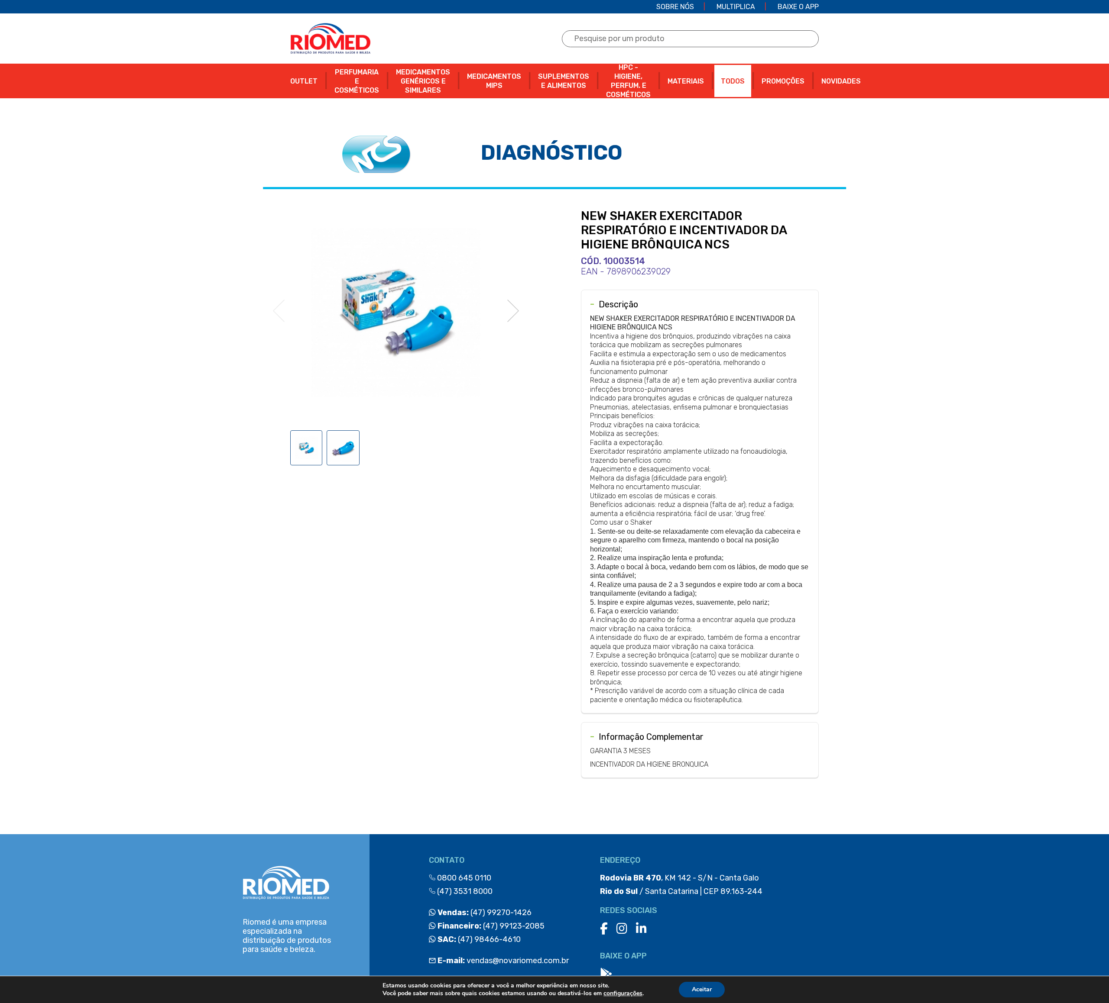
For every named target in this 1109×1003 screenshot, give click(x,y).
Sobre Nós (675, 7)
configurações (622, 993)
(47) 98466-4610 (478, 939)
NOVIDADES (841, 81)
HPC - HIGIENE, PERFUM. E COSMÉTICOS (628, 81)
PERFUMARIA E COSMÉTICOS (356, 81)
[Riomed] (330, 38)
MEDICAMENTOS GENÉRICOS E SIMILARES (423, 81)
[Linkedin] (641, 929)
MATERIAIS (686, 81)
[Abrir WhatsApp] (1087, 981)
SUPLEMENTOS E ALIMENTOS (563, 81)
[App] (606, 974)
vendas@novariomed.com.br (503, 960)
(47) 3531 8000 (464, 891)
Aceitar (702, 989)
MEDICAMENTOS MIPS (494, 81)
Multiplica (736, 7)
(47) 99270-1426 (484, 912)
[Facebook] (604, 929)
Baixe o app (798, 7)
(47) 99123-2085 (490, 926)
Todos (733, 81)
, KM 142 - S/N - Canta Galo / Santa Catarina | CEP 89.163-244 (681, 884)
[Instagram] (621, 929)
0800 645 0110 (463, 878)
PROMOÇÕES (783, 81)
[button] (513, 310)
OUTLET (304, 81)
